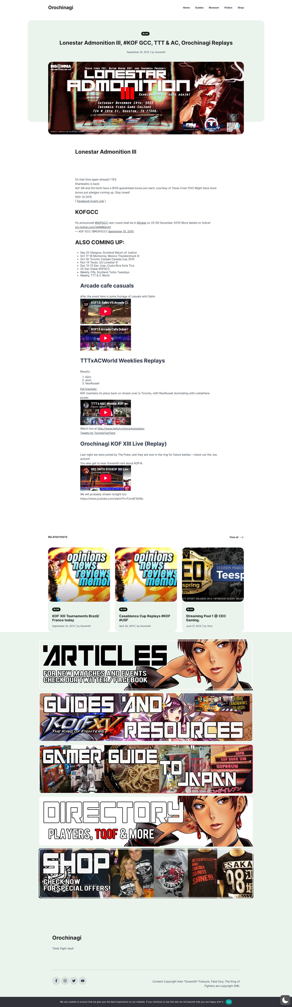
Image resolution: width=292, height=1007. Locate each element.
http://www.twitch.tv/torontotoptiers (121, 428)
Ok (228, 1001)
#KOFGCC (101, 222)
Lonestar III (111, 262)
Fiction (228, 7)
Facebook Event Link (90, 201)
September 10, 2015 (121, 231)
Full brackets (88, 389)
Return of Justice (126, 252)
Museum (214, 7)
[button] (285, 1000)
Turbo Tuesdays (119, 272)
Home (186, 7)
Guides (199, 7)
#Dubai (141, 222)
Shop (241, 7)
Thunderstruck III (128, 256)
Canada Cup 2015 (123, 259)
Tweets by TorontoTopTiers (97, 433)
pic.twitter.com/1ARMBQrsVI (93, 227)
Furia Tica (128, 265)
